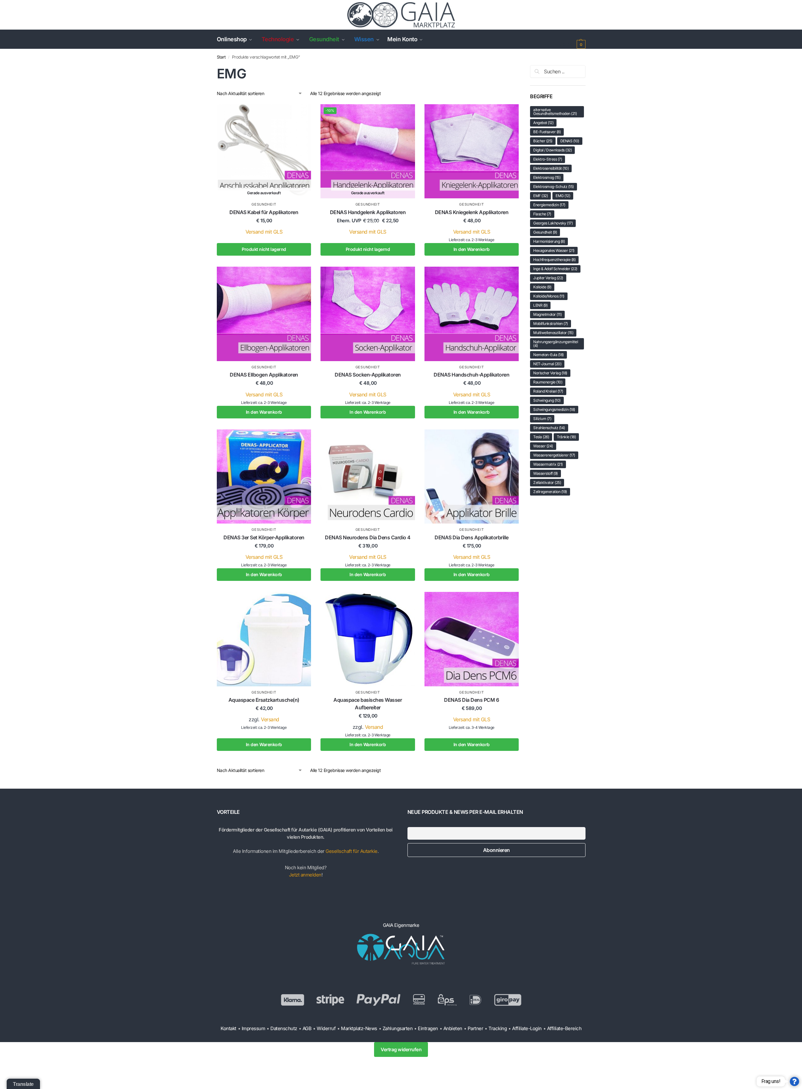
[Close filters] (521, 68)
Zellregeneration (550, 491)
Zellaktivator (547, 482)
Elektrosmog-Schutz (553, 186)
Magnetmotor (547, 314)
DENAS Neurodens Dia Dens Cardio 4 (368, 537)
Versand (270, 719)
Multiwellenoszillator (553, 332)
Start (221, 57)
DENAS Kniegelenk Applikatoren (472, 212)
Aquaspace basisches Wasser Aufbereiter (367, 704)
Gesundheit (263, 204)
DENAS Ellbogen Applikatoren (264, 375)
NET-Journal (547, 363)
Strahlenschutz (549, 427)
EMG (563, 195)
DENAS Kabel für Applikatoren (263, 212)
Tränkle (566, 436)
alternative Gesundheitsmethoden (555, 111)
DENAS (569, 141)
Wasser (543, 446)
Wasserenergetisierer (554, 455)
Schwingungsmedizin (554, 409)
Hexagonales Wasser (553, 250)
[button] (572, 44)
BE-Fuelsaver (547, 131)
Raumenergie (547, 382)
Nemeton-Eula (548, 354)
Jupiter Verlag (548, 277)
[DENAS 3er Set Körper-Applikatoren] (264, 476)
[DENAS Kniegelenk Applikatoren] (471, 151)
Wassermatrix (548, 464)
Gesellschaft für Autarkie (352, 851)
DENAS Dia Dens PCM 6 (471, 700)
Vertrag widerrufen (401, 1049)
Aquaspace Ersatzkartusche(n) (263, 700)
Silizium (542, 418)
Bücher (542, 141)
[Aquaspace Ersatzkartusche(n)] (264, 639)
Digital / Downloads (552, 150)
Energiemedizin (549, 204)
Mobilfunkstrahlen (550, 323)
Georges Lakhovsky (553, 223)
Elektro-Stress (547, 159)
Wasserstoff (545, 473)
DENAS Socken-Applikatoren (368, 375)
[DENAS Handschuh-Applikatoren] (471, 314)
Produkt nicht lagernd (264, 249)
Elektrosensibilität (550, 168)
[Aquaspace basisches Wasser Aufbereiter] (367, 639)
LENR (540, 305)
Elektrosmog (546, 177)
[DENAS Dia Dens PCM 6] (471, 639)
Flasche (542, 214)
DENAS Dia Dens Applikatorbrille (472, 537)
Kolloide (542, 287)
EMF (540, 195)
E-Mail (413, 823)
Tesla (541, 436)
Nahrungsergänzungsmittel (555, 343)
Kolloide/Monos (548, 296)
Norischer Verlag (550, 373)
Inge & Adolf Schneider (555, 268)
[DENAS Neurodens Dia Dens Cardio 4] (367, 476)
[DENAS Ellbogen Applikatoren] (264, 314)
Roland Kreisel (548, 391)
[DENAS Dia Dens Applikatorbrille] (471, 476)
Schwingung (547, 400)
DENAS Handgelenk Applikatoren (368, 212)
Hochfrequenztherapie (554, 259)
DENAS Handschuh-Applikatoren (471, 375)
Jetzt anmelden (305, 875)
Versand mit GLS (264, 232)
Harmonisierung (549, 241)
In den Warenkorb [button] (471, 249)
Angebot (543, 122)
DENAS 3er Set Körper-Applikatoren (263, 537)
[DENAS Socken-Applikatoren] (367, 314)
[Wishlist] (301, 118)
